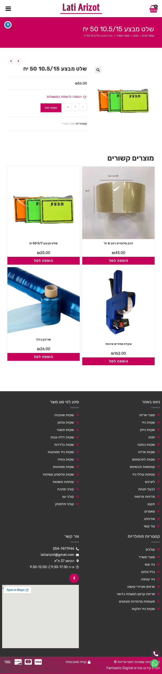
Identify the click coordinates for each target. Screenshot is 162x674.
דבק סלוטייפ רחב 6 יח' (118, 243)
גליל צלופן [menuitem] (148, 572)
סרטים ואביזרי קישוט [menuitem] (141, 587)
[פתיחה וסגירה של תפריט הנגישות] (8, 25)
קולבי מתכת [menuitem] (65, 489)
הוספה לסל (51, 107)
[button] (98, 70)
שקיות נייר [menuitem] (148, 422)
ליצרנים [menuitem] (150, 482)
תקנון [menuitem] (151, 504)
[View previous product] (18, 61)
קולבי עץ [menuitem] (68, 497)
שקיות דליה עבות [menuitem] (62, 437)
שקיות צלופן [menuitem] (65, 422)
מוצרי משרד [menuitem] (147, 557)
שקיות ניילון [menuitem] (147, 430)
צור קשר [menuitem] (149, 526)
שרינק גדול (43, 339)
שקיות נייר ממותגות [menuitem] (61, 452)
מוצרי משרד (122, 35)
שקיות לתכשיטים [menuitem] (143, 459)
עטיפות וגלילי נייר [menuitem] (143, 474)
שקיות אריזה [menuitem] (146, 452)
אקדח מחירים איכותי (118, 344)
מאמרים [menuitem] (149, 511)
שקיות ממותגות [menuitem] (63, 467)
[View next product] (11, 61)
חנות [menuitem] (151, 437)
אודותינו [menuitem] (149, 519)
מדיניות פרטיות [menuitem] (144, 497)
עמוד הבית (148, 35)
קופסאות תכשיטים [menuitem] (142, 467)
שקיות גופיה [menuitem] (66, 459)
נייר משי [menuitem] (150, 564)
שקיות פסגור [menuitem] (65, 430)
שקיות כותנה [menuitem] (146, 445)
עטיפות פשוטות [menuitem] (63, 482)
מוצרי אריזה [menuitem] (147, 415)
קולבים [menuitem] (150, 549)
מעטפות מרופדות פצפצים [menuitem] (137, 601)
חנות (135, 35)
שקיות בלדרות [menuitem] (64, 445)
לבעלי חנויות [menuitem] (146, 489)
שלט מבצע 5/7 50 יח (43, 243)
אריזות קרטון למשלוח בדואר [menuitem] (136, 594)
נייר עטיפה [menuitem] (148, 579)
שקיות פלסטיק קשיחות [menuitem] (58, 474)
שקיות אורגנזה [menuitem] (64, 415)
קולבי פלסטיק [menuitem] (64, 504)
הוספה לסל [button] (118, 260)
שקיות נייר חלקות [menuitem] (143, 609)
